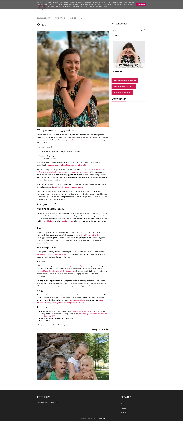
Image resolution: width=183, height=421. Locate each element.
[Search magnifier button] (144, 30)
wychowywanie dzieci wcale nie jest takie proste (87, 140)
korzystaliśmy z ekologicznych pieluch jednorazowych (56, 271)
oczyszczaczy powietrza (77, 300)
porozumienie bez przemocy (78, 172)
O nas (123, 404)
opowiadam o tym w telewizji (83, 311)
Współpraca (124, 408)
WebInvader (102, 418)
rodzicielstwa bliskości (97, 169)
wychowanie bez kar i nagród (53, 172)
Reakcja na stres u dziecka (123, 86)
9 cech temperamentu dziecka (125, 80)
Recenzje (73, 18)
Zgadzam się (141, 4)
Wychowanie (60, 18)
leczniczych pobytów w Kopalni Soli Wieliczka (68, 303)
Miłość (82, 235)
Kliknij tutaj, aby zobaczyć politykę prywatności (93, 6)
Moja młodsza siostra (94, 235)
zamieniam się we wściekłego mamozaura (68, 187)
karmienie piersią (69, 266)
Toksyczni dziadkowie (122, 92)
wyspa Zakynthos (66, 221)
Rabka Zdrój (50, 221)
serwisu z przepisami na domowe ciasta (51, 254)
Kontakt (123, 413)
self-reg (40, 172)
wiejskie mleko (97, 266)
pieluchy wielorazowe (83, 266)
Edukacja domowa (43, 18)
